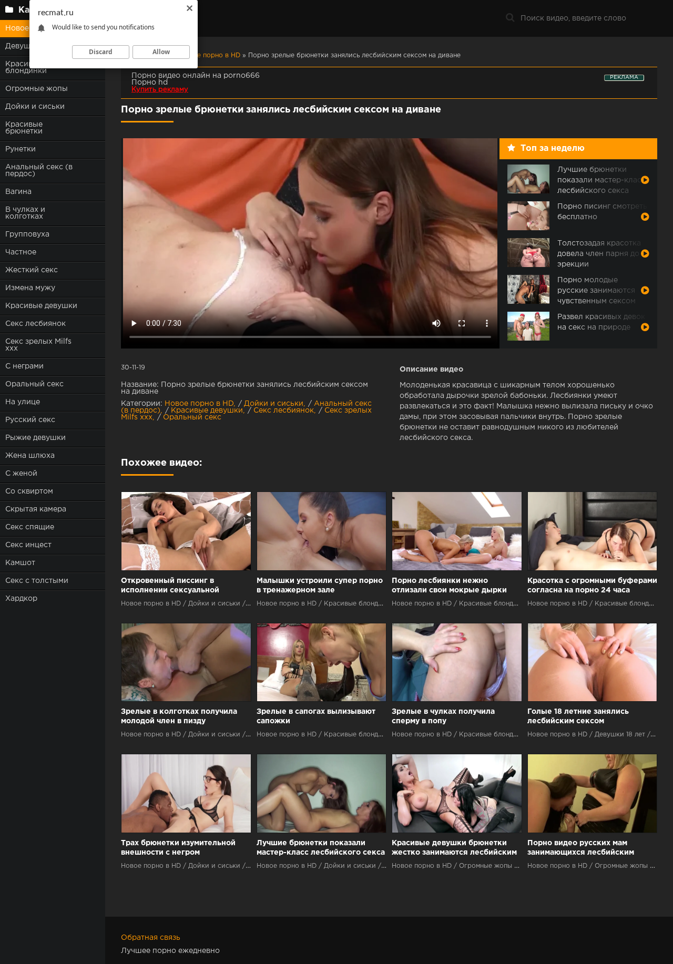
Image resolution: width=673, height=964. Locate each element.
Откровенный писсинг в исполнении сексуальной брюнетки (170, 586)
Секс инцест (28, 545)
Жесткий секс (31, 270)
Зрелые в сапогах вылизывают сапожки (316, 716)
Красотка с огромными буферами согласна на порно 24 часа (592, 585)
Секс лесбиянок (35, 324)
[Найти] (510, 18)
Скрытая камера (35, 509)
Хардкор (21, 599)
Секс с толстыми (36, 581)
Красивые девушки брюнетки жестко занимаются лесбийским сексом (454, 848)
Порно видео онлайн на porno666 (195, 76)
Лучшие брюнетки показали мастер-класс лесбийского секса (321, 848)
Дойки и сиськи (35, 107)
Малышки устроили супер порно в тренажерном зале (320, 585)
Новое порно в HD (199, 404)
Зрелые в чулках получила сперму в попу (443, 716)
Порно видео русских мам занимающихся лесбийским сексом (580, 848)
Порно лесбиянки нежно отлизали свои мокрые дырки (449, 585)
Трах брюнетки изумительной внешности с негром (178, 848)
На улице (22, 402)
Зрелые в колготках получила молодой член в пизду (179, 716)
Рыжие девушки (35, 438)
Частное (20, 252)
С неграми (24, 366)
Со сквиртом (29, 491)
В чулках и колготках (25, 213)
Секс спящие (29, 527)
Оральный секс (34, 384)
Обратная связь (150, 938)
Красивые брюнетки (24, 128)
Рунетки (20, 149)
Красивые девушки (41, 306)
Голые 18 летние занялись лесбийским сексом (578, 716)
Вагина (18, 192)
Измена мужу (30, 288)
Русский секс (30, 420)
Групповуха (27, 234)
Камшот (20, 563)
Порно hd (149, 82)
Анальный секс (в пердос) (39, 170)
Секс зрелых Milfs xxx (38, 345)
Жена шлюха (30, 456)
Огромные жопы (36, 89)
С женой (21, 473)
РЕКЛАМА (624, 77)
